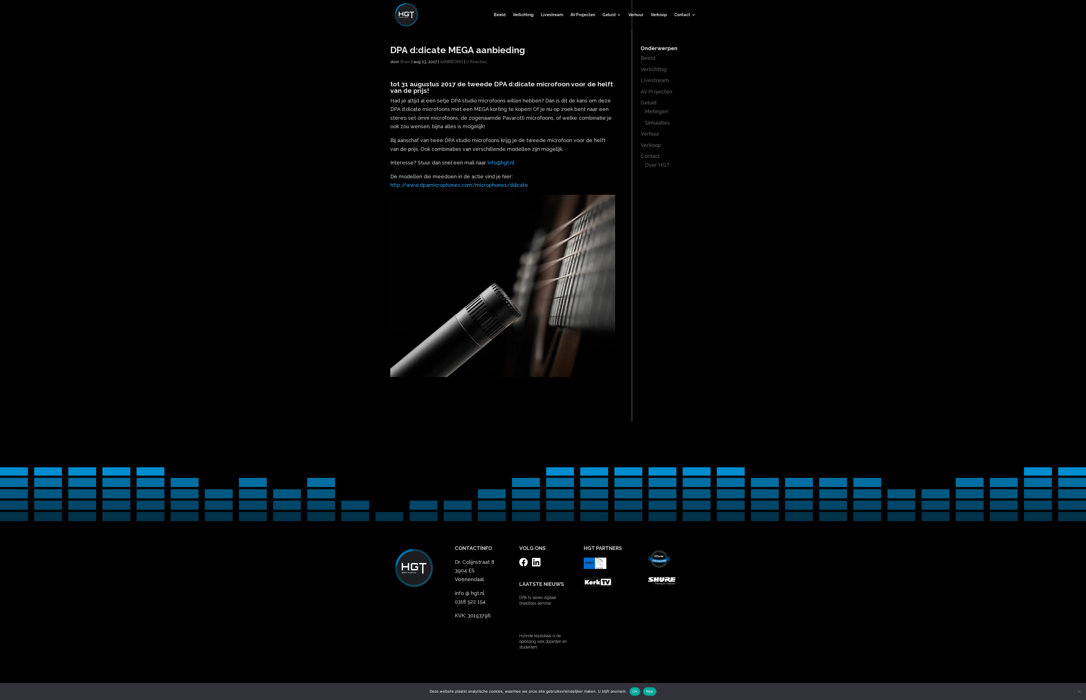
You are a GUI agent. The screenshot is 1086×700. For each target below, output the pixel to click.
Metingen (656, 111)
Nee (650, 691)
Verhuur (635, 15)
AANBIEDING (451, 61)
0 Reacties (476, 61)
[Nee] (1079, 691)
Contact (682, 15)
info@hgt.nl (501, 163)
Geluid (608, 15)
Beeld (499, 15)
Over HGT (657, 165)
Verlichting (523, 15)
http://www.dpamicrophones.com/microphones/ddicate (459, 185)
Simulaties (657, 123)
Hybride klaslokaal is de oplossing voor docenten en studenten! (543, 641)
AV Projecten (582, 15)
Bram (405, 61)
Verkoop (659, 15)
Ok (634, 691)
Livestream (552, 15)
